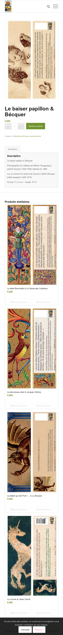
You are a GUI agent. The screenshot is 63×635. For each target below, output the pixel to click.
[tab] (12, 149)
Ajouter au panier (35, 126)
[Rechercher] (47, 6)
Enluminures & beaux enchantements (27, 136)
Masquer (39, 629)
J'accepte (25, 629)
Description (12, 149)
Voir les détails (44, 302)
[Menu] (54, 6)
